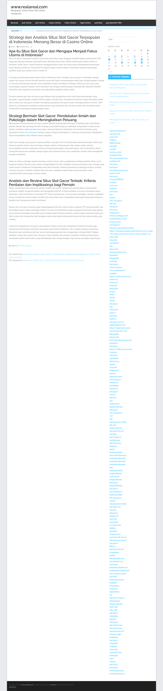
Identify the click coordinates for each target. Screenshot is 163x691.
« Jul (110, 72)
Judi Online (26, 23)
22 (142, 63)
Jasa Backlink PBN (113, 23)
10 (109, 59)
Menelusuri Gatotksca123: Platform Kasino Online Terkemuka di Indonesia (53, 260)
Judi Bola (98, 23)
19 (122, 63)
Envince (53, 685)
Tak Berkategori (25, 246)
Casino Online (55, 23)
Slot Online (40, 23)
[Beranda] (21, 30)
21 (135, 63)
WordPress (12, 687)
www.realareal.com (29, 6)
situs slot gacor (30, 132)
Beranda (14, 23)
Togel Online (85, 23)
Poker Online (70, 23)
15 (142, 59)
